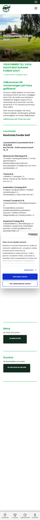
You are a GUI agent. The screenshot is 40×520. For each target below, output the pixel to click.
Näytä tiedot (28, 270)
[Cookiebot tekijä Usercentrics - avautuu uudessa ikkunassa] (28, 234)
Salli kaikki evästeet (20, 277)
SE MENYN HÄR (15, 338)
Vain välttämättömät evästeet (20, 283)
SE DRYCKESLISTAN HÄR (16, 367)
